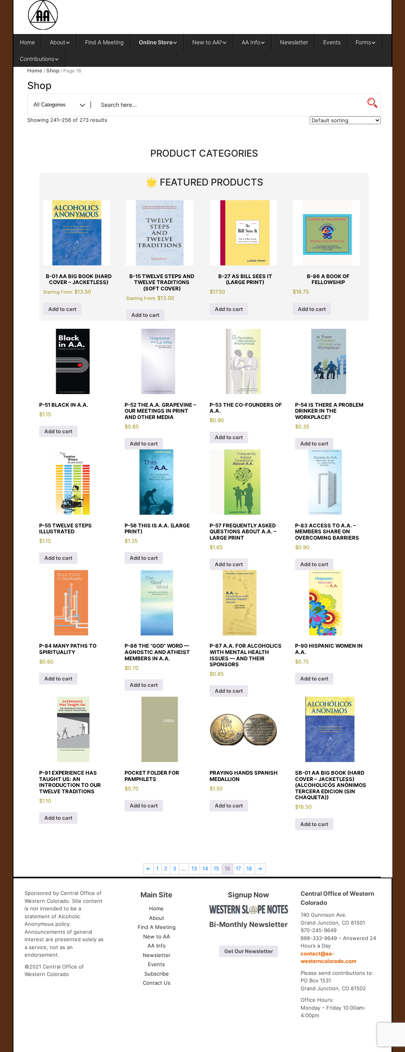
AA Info (251, 42)
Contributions (37, 58)
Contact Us (156, 983)
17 (238, 868)
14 (205, 868)
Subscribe (156, 973)
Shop (52, 70)
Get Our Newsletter (248, 951)
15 (216, 868)
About (57, 42)
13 (194, 868)
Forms (363, 42)
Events (332, 42)
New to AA (156, 936)
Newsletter (294, 42)
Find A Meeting (104, 42)
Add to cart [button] (62, 309)
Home (27, 42)
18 (249, 868)
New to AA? (207, 42)
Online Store (155, 42)
